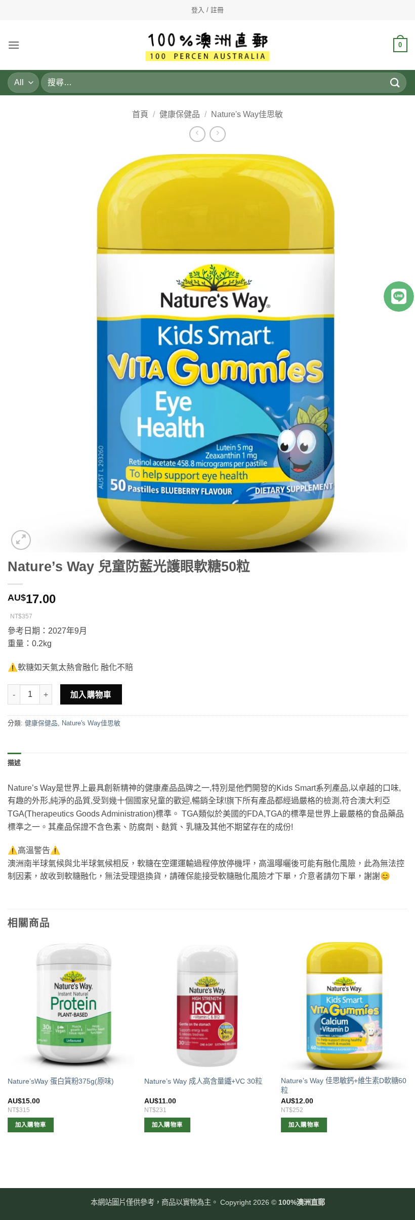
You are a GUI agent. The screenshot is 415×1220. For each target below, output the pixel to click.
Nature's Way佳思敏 (247, 114)
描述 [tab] (14, 762)
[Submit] (395, 82)
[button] (14, 44)
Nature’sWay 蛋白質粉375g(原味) (61, 1081)
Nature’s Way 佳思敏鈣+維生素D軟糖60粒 (343, 1085)
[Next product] (197, 134)
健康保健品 (179, 114)
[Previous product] (217, 134)
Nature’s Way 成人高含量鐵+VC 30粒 (203, 1081)
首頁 (140, 114)
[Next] (406, 1046)
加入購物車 (91, 694)
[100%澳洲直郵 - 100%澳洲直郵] (208, 45)
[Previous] (8, 1046)
